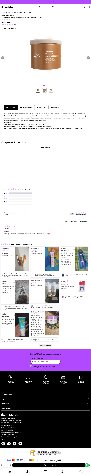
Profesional (19, 12)
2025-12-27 (7, 228)
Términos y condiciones (48, 366)
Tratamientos (27, 12)
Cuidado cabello (10, 12)
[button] (45, 2)
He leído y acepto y (44, 366)
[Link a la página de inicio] (3, 12)
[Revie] (83, 221)
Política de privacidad (38, 368)
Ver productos (45, 147)
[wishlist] (84, 7)
